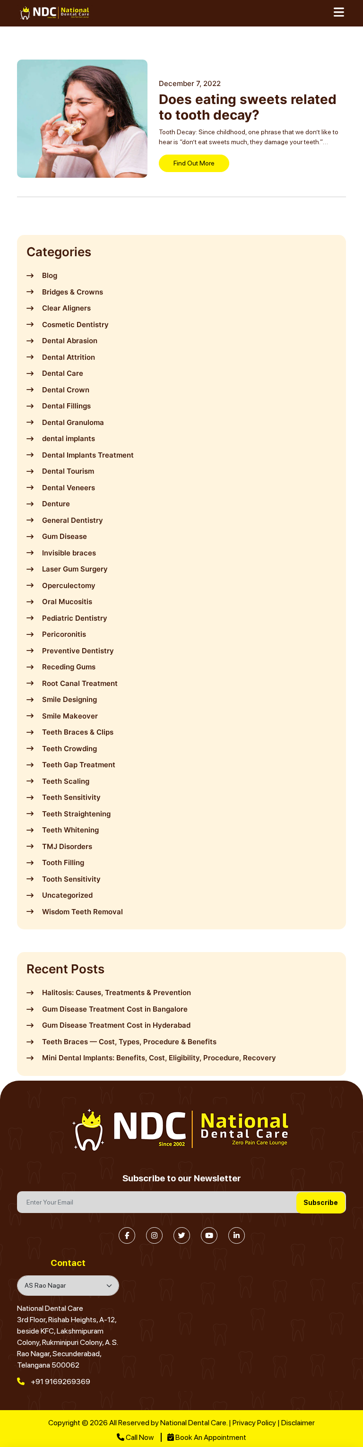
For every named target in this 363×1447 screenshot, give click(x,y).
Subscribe (320, 1202)
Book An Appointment (210, 1437)
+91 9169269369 (59, 1381)
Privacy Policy (254, 1422)
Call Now (139, 1437)
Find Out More (194, 163)
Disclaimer (298, 1422)
